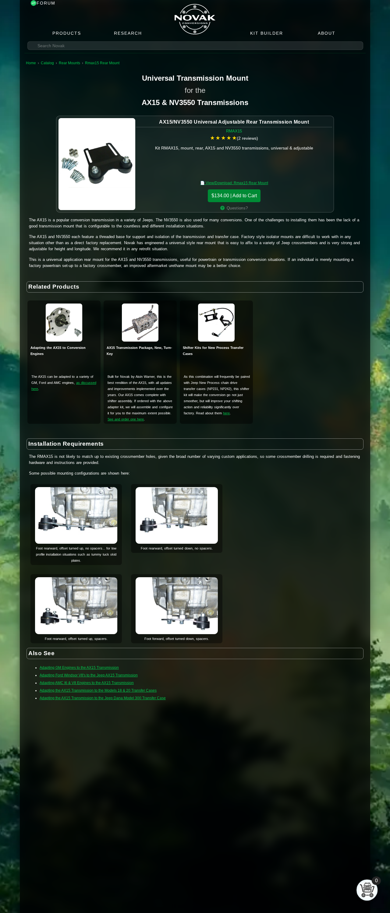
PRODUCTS (66, 33)
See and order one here (126, 419)
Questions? (237, 208)
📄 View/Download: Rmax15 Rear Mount (234, 183)
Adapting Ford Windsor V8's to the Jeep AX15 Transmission (89, 675)
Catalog (47, 63)
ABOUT (326, 33)
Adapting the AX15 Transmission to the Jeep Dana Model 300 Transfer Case (103, 698)
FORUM (46, 3)
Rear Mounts (69, 63)
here (226, 413)
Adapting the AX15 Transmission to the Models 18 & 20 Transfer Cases (98, 690)
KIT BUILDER (266, 33)
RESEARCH (128, 33)
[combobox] (195, 46)
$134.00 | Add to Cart (234, 195)
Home (31, 63)
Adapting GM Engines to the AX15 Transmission (79, 667)
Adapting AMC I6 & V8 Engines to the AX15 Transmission (87, 683)
